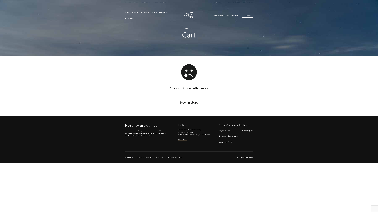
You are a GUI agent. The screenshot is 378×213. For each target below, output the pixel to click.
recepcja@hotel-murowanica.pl (240, 3)
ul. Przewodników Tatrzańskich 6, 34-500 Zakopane (145, 3)
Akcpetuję (229, 136)
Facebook (228, 142)
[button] (247, 15)
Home (186, 28)
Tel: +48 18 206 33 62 (218, 3)
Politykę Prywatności (232, 136)
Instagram (231, 142)
